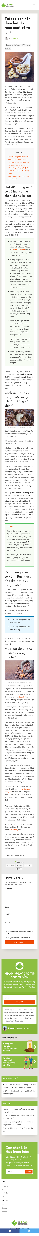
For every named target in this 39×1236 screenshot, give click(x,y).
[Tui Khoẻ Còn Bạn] (8, 5)
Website (8, 923)
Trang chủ (5, 1186)
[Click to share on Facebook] (10, 1230)
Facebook (5, 1205)
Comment (8, 889)
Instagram (5, 1211)
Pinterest (4, 1208)
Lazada (21, 697)
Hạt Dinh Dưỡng (19, 855)
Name (7, 907)
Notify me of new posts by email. (18, 938)
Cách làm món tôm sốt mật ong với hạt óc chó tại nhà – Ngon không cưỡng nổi (19, 1085)
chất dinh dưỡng (19, 250)
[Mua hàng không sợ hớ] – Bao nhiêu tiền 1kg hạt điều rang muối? (19, 170)
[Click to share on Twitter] (29, 1230)
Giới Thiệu (5, 1193)
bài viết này (13, 830)
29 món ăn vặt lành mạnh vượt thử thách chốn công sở (19, 1092)
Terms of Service (14, 1228)
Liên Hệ (4, 1196)
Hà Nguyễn (14, 39)
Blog (3, 1190)
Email (7, 914)
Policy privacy (26, 1228)
